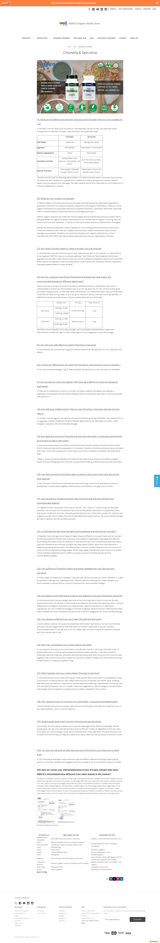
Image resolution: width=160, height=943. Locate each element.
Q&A (92, 38)
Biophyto (62, 913)
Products (26, 38)
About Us (134, 38)
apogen (62, 916)
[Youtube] (97, 9)
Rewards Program (61, 38)
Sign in (138, 9)
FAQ (45, 872)
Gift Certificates (126, 9)
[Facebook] (93, 9)
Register (147, 9)
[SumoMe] (121, 879)
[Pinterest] (118, 879)
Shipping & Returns (106, 38)
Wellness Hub (80, 38)
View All (62, 921)
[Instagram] (106, 9)
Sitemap (18, 926)
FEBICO (62, 911)
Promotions (42, 38)
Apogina (62, 918)
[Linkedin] (101, 9)
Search (113, 9)
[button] (80, 3)
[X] (89, 9)
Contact (122, 38)
